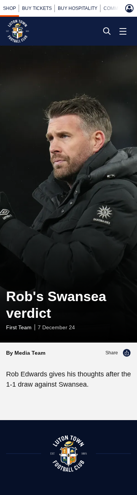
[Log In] (129, 8)
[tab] (9, 8)
